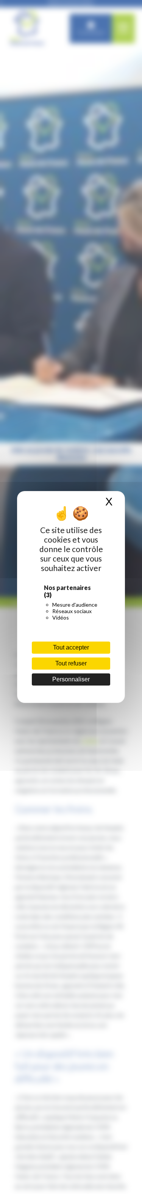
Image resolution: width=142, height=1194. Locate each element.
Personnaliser (71, 679)
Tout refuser (71, 663)
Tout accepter (71, 647)
